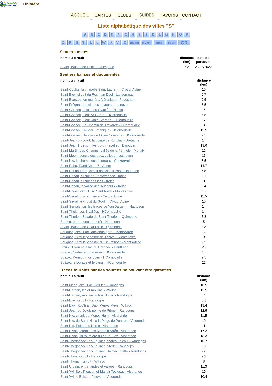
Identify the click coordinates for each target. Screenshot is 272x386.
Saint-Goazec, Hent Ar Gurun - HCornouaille (93, 115)
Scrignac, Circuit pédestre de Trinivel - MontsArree (98, 237)
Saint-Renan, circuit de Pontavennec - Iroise (93, 176)
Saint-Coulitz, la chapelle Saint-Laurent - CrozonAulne (100, 89)
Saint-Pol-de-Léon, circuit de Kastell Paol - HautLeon (99, 171)
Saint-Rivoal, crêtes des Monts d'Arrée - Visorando (98, 331)
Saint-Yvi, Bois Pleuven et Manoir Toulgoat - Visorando (101, 371)
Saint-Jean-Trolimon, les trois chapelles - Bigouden (98, 145)
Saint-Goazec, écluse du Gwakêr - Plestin (91, 110)
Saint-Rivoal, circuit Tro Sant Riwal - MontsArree (96, 191)
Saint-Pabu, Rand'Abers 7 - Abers (85, 166)
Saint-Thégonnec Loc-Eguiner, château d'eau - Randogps (103, 341)
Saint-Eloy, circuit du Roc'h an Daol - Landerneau (97, 94)
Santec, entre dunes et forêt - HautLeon (90, 222)
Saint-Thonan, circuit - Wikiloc (82, 361)
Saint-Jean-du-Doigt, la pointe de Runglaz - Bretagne (99, 140)
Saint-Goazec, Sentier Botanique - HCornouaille (96, 130)
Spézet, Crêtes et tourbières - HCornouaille (92, 252)
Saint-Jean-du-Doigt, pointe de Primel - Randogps (97, 310)
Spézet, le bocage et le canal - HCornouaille (93, 262)
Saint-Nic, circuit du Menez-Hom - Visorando (93, 315)
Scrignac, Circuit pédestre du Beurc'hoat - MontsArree (100, 242)
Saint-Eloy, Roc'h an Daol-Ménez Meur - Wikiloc (96, 305)
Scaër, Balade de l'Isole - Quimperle (87, 67)
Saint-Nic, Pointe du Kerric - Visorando (89, 326)
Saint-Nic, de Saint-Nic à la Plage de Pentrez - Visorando (102, 321)
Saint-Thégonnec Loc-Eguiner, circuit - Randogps (97, 346)
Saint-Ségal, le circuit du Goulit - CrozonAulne (94, 201)
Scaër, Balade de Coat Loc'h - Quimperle (91, 227)
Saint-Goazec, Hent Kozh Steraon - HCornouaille (96, 120)
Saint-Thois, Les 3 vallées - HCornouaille (90, 211)
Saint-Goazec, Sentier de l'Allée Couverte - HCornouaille (102, 135)
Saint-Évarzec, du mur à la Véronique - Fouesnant (97, 99)
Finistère (31, 4)
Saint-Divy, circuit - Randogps (82, 300)
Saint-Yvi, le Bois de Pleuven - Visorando (91, 377)
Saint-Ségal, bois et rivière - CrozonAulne (91, 196)
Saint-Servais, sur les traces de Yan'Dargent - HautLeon (102, 206)
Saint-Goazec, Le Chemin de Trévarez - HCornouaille (100, 125)
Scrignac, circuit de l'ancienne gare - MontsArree (96, 232)
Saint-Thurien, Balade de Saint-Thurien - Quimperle (98, 217)
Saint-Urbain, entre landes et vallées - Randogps (96, 366)
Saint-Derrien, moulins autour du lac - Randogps (96, 295)
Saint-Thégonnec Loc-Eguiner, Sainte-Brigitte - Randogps (103, 351)
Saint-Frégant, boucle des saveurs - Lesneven (94, 105)
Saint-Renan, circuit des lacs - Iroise (87, 181)
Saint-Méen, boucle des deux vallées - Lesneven (96, 155)
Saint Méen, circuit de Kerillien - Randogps (92, 285)
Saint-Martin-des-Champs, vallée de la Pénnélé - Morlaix (102, 150)
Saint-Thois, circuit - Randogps (83, 356)
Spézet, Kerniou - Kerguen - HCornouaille (91, 257)
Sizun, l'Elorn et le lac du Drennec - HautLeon (94, 247)
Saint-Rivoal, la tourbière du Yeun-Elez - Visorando (98, 336)
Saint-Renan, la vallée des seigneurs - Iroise (93, 186)
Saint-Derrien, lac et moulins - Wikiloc (88, 290)
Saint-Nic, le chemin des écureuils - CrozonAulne (96, 161)
